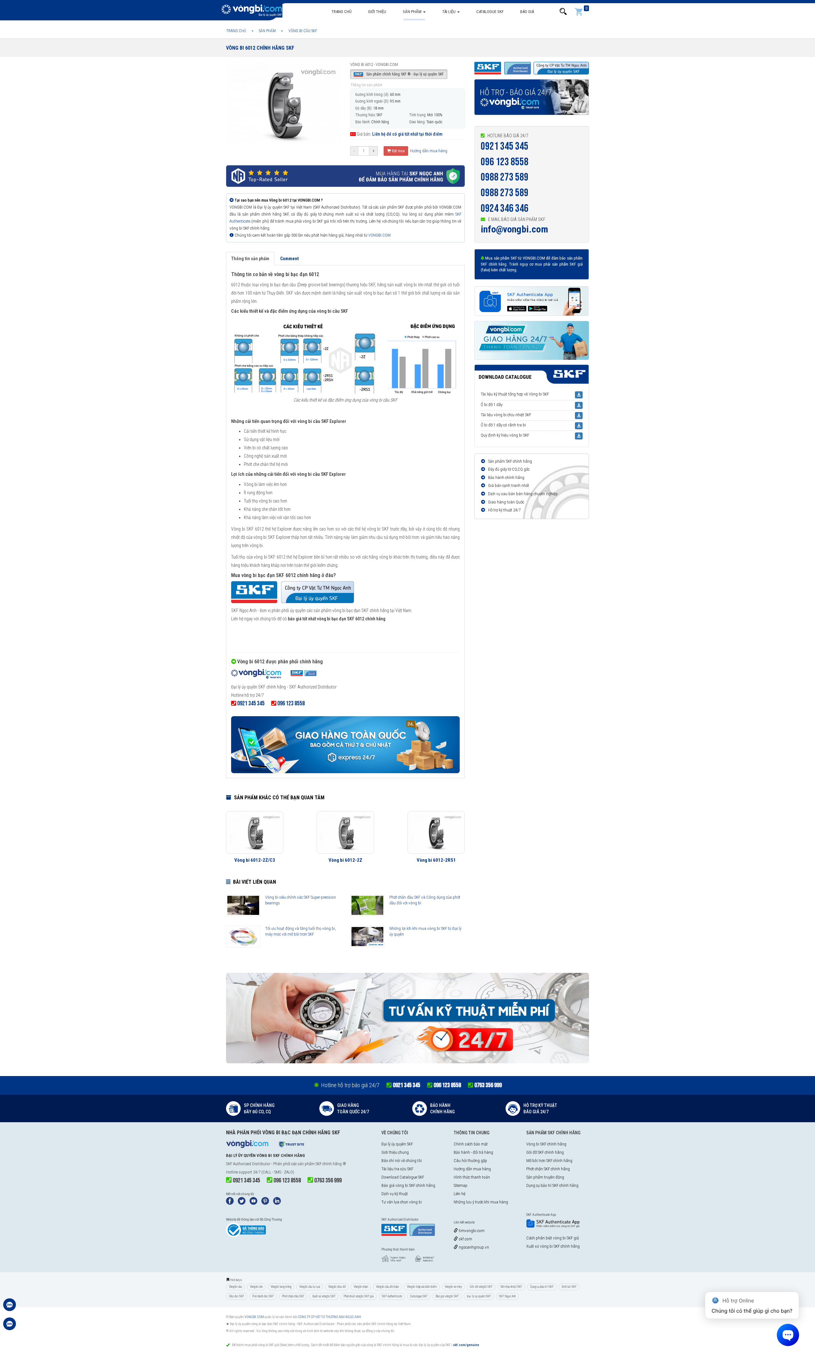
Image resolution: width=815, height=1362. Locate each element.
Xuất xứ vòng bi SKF (324, 1296)
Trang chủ (341, 11)
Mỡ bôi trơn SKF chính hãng (549, 1160)
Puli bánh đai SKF (263, 1296)
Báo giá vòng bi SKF (447, 1296)
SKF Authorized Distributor (248, 1163)
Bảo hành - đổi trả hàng (473, 1152)
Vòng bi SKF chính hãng (546, 1144)
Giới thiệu (377, 11)
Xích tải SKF (569, 1286)
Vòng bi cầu (235, 1286)
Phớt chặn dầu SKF (293, 1296)
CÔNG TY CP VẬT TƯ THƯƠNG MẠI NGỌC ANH (329, 1317)
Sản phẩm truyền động (545, 1177)
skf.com (465, 1239)
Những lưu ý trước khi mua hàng (481, 1202)
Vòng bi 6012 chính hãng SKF (260, 48)
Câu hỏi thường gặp (470, 1160)
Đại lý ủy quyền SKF (397, 1144)
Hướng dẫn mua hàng (428, 150)
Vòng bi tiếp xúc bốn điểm (422, 1286)
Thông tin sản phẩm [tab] (250, 258)
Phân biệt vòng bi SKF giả (359, 1296)
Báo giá (527, 11)
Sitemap (460, 1185)
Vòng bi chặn (361, 1286)
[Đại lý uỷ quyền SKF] (273, 674)
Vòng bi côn (256, 1286)
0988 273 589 (504, 177)
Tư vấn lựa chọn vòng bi (401, 1202)
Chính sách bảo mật (471, 1144)
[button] (563, 11)
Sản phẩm (412, 11)
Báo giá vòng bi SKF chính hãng (408, 1185)
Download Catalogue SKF (402, 1177)
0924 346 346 (504, 208)
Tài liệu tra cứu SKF (397, 1168)
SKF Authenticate (392, 1296)
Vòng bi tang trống (281, 1286)
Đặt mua (398, 151)
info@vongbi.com (514, 229)
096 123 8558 (504, 161)
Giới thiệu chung (395, 1152)
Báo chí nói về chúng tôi (401, 1160)
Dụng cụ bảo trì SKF (542, 1286)
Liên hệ (459, 1193)
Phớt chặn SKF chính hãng (548, 1168)
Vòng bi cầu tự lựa (309, 1286)
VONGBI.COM (379, 235)
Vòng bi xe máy (453, 1286)
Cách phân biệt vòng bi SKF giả (552, 1238)
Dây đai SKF (236, 1296)
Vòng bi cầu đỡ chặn (387, 1286)
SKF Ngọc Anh (507, 1296)
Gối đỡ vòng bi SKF (481, 1286)
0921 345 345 (504, 146)
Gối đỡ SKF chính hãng (545, 1152)
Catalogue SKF (490, 11)
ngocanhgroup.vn (473, 1247)
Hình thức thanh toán (472, 1177)
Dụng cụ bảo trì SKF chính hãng (552, 1185)
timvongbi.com (471, 1230)
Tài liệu (449, 11)
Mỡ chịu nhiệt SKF (511, 1286)
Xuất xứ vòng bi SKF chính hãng (553, 1246)
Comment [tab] (289, 258)
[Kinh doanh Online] (9, 1307)
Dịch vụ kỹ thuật (394, 1193)
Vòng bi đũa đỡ (337, 1286)
